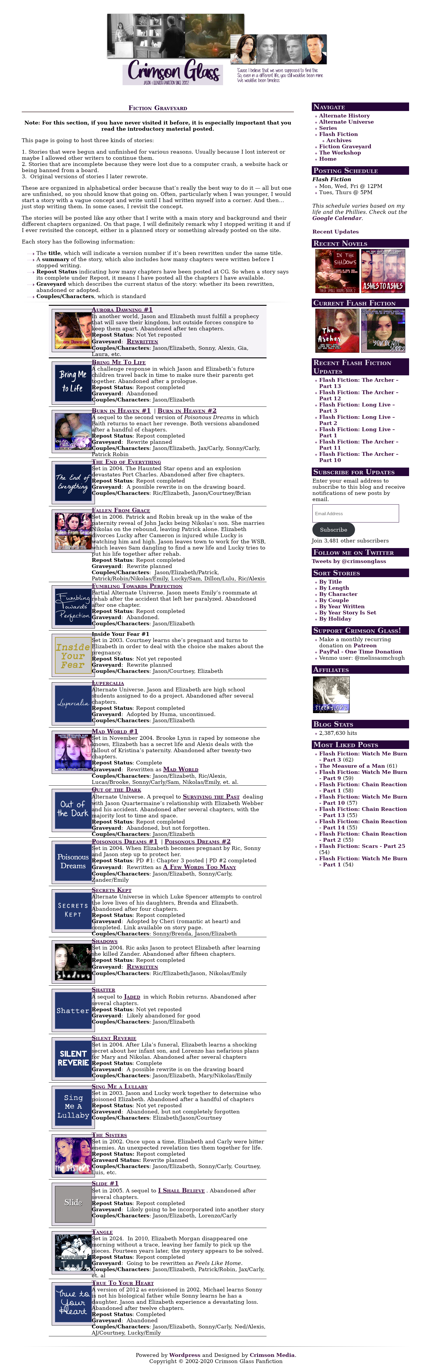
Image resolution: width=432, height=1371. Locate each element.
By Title (330, 582)
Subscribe (333, 530)
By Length (334, 588)
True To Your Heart (123, 1282)
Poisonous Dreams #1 (125, 841)
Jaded (132, 996)
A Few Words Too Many (199, 867)
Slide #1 (105, 1183)
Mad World (180, 769)
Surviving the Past (211, 796)
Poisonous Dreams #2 (198, 841)
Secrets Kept (111, 889)
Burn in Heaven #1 (121, 410)
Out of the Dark (116, 789)
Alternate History (344, 115)
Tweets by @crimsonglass (349, 561)
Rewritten (142, 341)
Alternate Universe (346, 122)
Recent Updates (335, 231)
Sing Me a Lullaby (120, 1086)
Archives (338, 140)
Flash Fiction (338, 134)
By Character (338, 594)
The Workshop (340, 152)
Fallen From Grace (121, 510)
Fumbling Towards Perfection (137, 585)
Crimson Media (272, 1355)
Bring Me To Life (119, 362)
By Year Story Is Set (347, 612)
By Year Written (342, 606)
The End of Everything (126, 461)
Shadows (105, 941)
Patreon (365, 645)
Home (327, 159)
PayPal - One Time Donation (360, 651)
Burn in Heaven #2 (187, 410)
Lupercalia (108, 682)
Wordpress (184, 1355)
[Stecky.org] (331, 711)
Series (328, 128)
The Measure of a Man (352, 766)
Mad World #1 (115, 731)
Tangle (102, 1231)
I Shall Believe (181, 1190)
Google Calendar (336, 218)
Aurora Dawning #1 (122, 309)
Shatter (103, 989)
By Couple (334, 600)
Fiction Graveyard (345, 146)
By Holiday (335, 619)
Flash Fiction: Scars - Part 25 (362, 846)
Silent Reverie (114, 1037)
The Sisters (109, 1134)
